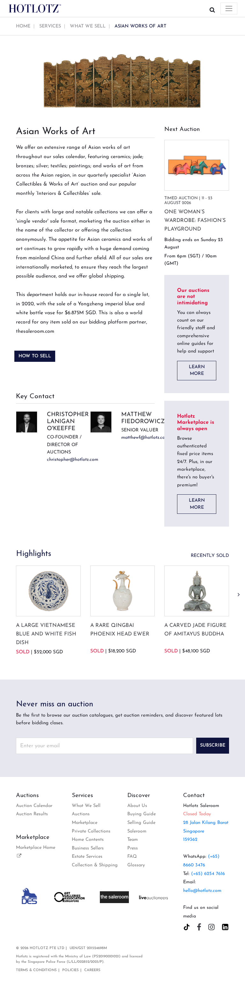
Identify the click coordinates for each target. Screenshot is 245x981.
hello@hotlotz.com (202, 890)
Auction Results (32, 814)
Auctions (81, 814)
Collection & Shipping (95, 865)
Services (50, 26)
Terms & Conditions (36, 970)
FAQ (132, 856)
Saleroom (136, 831)
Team (132, 839)
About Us (137, 805)
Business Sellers (88, 848)
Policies (70, 970)
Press (132, 848)
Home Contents (88, 839)
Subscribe (212, 745)
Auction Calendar (34, 805)
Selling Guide (141, 822)
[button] (238, 595)
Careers (92, 970)
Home (23, 26)
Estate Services (87, 856)
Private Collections (91, 831)
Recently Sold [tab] (210, 555)
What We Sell (88, 26)
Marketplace (84, 822)
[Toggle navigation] (228, 8)
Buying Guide (141, 814)
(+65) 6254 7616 (208, 873)
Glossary (136, 865)
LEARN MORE (197, 370)
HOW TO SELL (35, 356)
